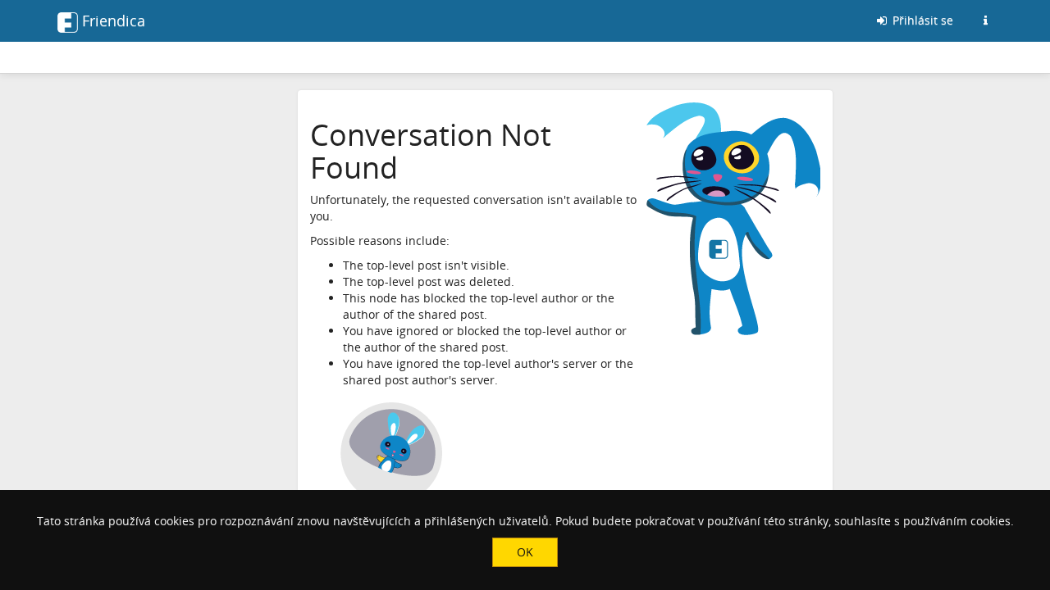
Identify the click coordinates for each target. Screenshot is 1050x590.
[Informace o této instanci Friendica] (985, 20)
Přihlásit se (921, 20)
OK (525, 552)
